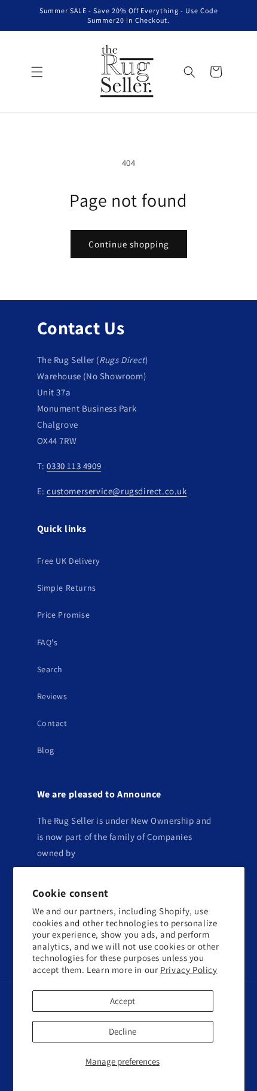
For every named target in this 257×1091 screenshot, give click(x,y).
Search (50, 669)
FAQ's (47, 642)
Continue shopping (128, 244)
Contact (52, 723)
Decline (122, 1031)
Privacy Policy (188, 969)
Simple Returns (66, 587)
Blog (45, 750)
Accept (122, 1001)
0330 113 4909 (74, 466)
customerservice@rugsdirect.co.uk (116, 491)
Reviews (52, 696)
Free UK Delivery (68, 560)
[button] (37, 72)
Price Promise (63, 614)
